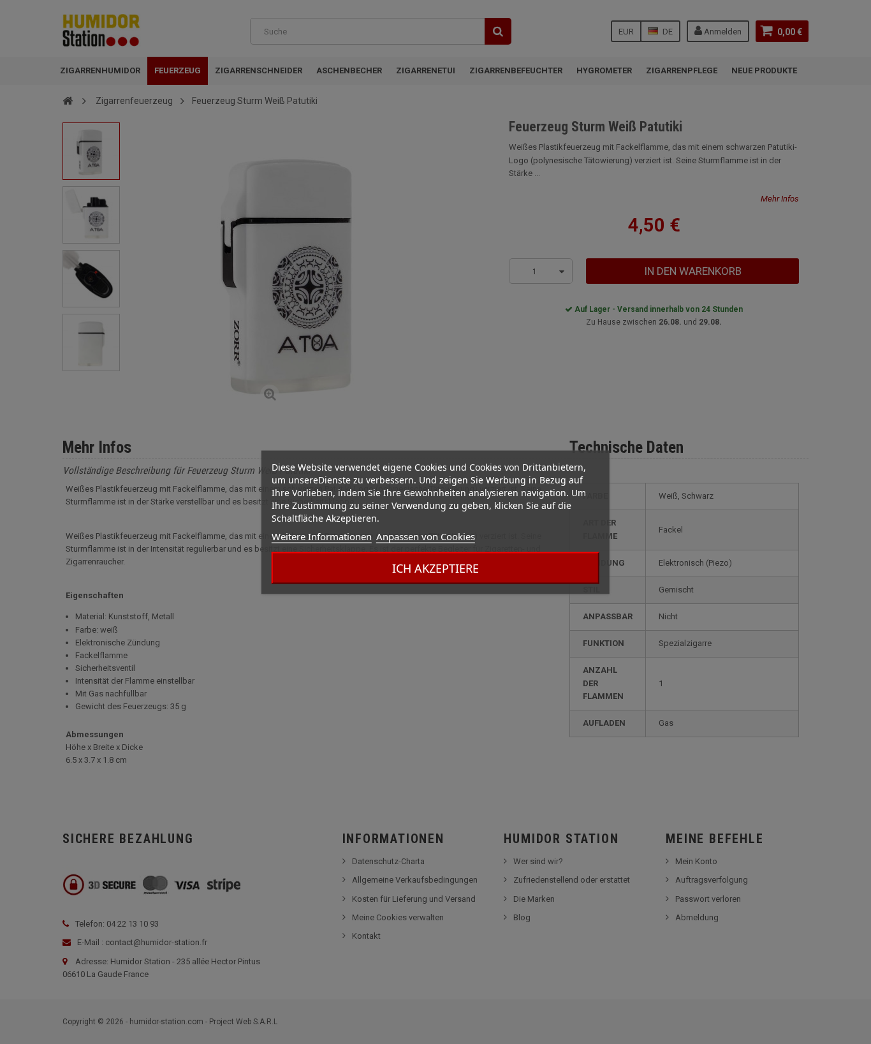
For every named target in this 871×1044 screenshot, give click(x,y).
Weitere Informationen (322, 535)
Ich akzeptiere (435, 567)
